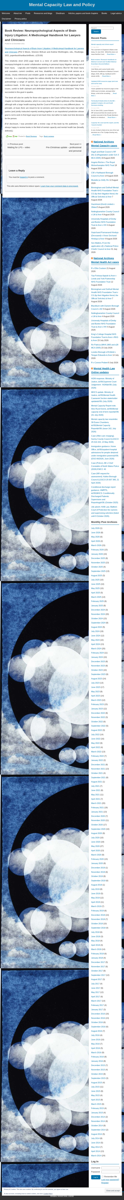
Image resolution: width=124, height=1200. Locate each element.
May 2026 (95, 537)
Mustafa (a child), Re (100, 180)
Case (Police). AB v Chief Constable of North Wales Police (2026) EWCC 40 (105, 466)
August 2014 (96, 1134)
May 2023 (95, 692)
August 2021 (96, 782)
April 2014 (95, 1151)
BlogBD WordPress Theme (62, 1196)
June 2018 (95, 936)
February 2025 (97, 601)
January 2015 (97, 1113)
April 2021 (95, 799)
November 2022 (98, 717)
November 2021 (98, 769)
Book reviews (49, 136)
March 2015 (96, 1104)
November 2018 (98, 919)
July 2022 (95, 735)
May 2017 (95, 992)
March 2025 (96, 597)
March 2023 (96, 700)
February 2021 (97, 808)
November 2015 (98, 1070)
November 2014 (98, 1121)
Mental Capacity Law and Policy (62, 4)
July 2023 (95, 683)
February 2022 (97, 756)
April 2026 (95, 541)
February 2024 (97, 653)
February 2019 (97, 911)
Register (105, 1183)
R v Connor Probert (99, 363)
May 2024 (95, 640)
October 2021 (97, 773)
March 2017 (96, 1001)
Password (95, 1172)
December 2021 (98, 765)
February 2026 (97, 550)
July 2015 (95, 1087)
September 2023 (98, 674)
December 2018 (98, 915)
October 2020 (97, 825)
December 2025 (98, 558)
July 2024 (95, 631)
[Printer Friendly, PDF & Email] (11, 136)
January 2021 (97, 812)
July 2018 (95, 932)
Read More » (111, 54)
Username (95, 1168)
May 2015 (95, 1095)
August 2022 (96, 730)
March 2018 (96, 949)
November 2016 (98, 1018)
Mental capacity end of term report (102, 44)
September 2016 (98, 1027)
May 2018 (95, 941)
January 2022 (97, 760)
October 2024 (97, 619)
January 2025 (97, 606)
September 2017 (98, 975)
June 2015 (95, 1091)
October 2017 (97, 971)
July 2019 (95, 889)
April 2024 (95, 644)
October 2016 (97, 1022)
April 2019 (95, 902)
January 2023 (97, 709)
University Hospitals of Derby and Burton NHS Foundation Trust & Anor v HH (103, 222)
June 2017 (95, 988)
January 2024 (97, 657)
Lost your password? (110, 1180)
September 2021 (98, 777)
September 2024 (98, 623)
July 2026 (95, 528)
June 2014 (95, 1143)
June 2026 (95, 533)
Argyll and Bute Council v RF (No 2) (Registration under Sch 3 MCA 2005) (105, 155)
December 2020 (98, 816)
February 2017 (97, 1005)
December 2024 (98, 610)
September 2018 (98, 928)
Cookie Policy (48, 1194)
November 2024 (98, 614)
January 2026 (97, 554)
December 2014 (98, 1117)
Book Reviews (31, 136)
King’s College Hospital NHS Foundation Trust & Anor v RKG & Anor (104, 337)
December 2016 (98, 1014)
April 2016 (95, 1048)
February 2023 (97, 704)
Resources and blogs (43, 13)
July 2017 (95, 984)
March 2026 (96, 545)
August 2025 (96, 576)
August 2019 (96, 885)
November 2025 (98, 563)
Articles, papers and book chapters (83, 13)
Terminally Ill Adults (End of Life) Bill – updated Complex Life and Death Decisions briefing (103, 103)
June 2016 (95, 1040)
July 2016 (95, 1035)
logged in (24, 177)
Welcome (6, 13)
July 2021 (95, 786)
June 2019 (95, 894)
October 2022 (97, 722)
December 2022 (98, 713)
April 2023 (95, 696)
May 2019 (95, 898)
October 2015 (97, 1074)
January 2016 (97, 1061)
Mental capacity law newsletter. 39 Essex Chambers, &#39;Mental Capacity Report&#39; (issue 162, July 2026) (104, 425)
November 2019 (98, 872)
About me (18, 13)
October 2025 (97, 567)
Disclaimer (6, 19)
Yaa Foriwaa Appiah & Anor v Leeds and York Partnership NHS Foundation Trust (103, 279)
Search (96, 31)
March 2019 (96, 906)
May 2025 (95, 588)
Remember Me (110, 1177)
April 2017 (95, 997)
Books (104, 13)
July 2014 (95, 1138)
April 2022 (95, 747)
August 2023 (96, 679)
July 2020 (95, 838)
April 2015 (95, 1100)
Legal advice (116, 13)
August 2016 (96, 1031)
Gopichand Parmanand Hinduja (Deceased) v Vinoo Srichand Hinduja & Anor (104, 235)
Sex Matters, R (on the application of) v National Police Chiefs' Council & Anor (104, 246)
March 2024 (96, 649)
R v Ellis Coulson (98, 268)
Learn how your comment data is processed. (59, 186)
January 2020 (97, 863)
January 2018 (97, 958)
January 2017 (97, 1010)
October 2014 (97, 1126)
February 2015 (97, 1108)
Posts (27, 13)
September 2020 (98, 829)
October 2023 (97, 670)
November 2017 (98, 967)
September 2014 (98, 1130)
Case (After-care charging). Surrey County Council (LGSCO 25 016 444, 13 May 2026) (105, 439)
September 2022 (98, 726)
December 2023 (98, 661)
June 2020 (95, 842)
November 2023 (98, 666)
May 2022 (95, 743)
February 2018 (97, 954)
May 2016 (95, 1044)
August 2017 (96, 979)
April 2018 (95, 945)
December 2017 (98, 962)
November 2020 (98, 820)
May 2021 (95, 795)
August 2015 (96, 1083)
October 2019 (97, 876)
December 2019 (98, 868)
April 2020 (95, 851)
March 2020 (96, 855)
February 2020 (97, 859)
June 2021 (95, 790)
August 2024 (96, 627)
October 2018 (97, 924)
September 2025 (98, 571)
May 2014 (95, 1147)
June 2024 (95, 636)
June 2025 (95, 584)
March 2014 (96, 1156)
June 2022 (95, 739)
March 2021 (96, 803)
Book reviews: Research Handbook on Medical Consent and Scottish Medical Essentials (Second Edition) (103, 62)
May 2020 (95, 846)
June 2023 (95, 687)
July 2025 (95, 580)
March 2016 (96, 1053)
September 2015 (98, 1078)
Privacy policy (21, 19)
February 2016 (97, 1057)
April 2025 (95, 593)
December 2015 (98, 1065)
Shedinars (60, 13)
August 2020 (96, 833)
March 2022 (96, 752)
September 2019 (98, 881)
